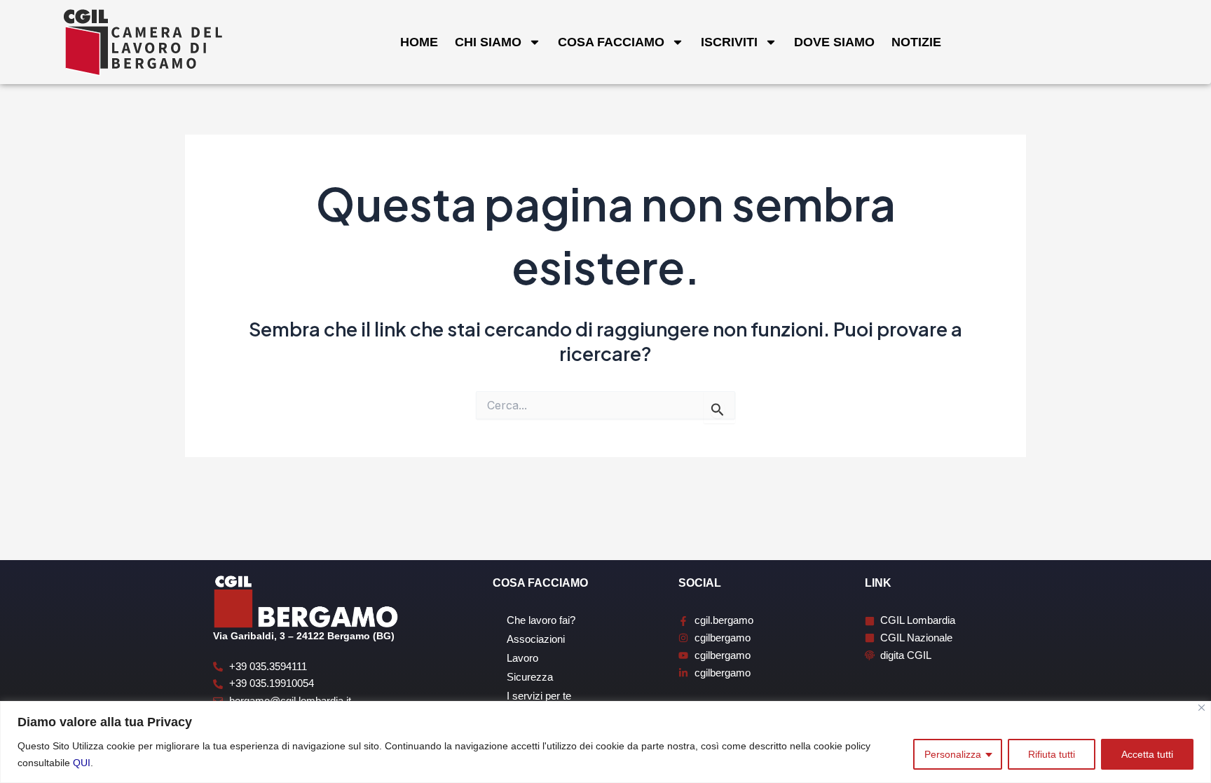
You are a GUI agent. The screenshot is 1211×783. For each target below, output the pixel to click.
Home (419, 42)
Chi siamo (488, 42)
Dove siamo (834, 42)
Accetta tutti (1147, 754)
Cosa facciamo (611, 42)
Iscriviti (729, 42)
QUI (81, 762)
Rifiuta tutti (1051, 754)
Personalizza (952, 754)
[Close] (1201, 707)
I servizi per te (539, 696)
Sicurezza (530, 677)
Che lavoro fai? (541, 620)
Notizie (916, 42)
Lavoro (522, 658)
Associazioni (536, 639)
